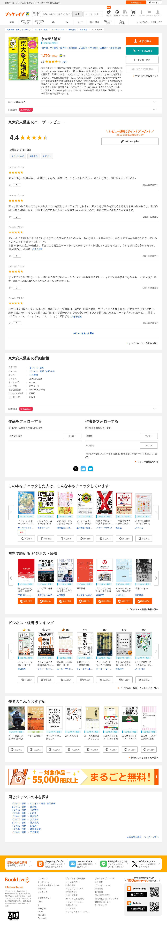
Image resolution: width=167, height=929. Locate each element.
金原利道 (41, 595)
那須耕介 (73, 47)
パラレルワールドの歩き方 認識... (45, 523)
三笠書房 (33, 374)
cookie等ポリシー (103, 901)
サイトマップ (101, 905)
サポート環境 (71, 895)
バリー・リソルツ (104, 527)
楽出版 (119, 527)
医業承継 (81, 588)
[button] (26, 538)
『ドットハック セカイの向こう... (26, 522)
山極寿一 (104, 47)
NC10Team (52, 595)
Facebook (42, 918)
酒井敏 (45, 47)
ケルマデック (43, 527)
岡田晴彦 (139, 595)
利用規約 (99, 891)
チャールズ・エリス (85, 668)
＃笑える (33, 156)
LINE (40, 901)
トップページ (43, 881)
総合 (12, 21)
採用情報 (99, 888)
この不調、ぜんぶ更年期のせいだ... (64, 523)
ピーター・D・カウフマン (107, 668)
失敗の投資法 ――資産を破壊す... (104, 522)
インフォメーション (74, 901)
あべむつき (140, 668)
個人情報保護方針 (103, 895)
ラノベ (81, 21)
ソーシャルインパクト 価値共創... (84, 523)
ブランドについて (103, 885)
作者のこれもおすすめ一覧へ (145, 757)
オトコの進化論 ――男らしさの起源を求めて (92, 738)
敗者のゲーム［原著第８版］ (84, 663)
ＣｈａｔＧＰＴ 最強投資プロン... (46, 663)
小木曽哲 (54, 47)
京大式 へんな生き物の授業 (148, 737)
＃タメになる (18, 156)
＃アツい (47, 156)
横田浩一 (90, 527)
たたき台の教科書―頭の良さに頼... (123, 664)
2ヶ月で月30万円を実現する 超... (143, 663)
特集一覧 (42, 888)
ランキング (42, 891)
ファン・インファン (46, 668)
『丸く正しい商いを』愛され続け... (103, 591)
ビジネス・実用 (36, 367)
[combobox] (57, 14)
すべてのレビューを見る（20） (144, 343)
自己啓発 (50, 371)
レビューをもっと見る (83, 333)
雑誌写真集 (122, 21)
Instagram (42, 908)
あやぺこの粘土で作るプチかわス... (142, 523)
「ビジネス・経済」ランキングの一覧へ (139, 688)
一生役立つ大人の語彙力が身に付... (123, 523)
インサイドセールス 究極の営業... (123, 591)
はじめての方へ (143, 22)
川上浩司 (83, 47)
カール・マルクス (65, 668)
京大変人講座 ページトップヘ (143, 836)
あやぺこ (139, 527)
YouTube (42, 914)
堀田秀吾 (22, 668)
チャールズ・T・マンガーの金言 (104, 663)
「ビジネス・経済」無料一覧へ (144, 609)
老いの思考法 (71, 735)
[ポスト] (75, 468)
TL (67, 21)
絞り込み (36, 14)
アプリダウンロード (74, 888)
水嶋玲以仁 (121, 595)
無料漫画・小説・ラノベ (48, 885)
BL (53, 21)
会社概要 (99, 881)
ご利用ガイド (156, 22)
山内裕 (63, 47)
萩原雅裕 (120, 668)
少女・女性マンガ (39, 21)
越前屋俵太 (115, 47)
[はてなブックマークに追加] (90, 471)
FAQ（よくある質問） (75, 898)
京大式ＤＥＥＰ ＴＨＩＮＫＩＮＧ (129, 738)
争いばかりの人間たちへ (53, 737)
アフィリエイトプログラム (77, 911)
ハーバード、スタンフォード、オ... (25, 664)
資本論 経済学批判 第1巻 (64, 663)
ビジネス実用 (108, 21)
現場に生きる (141, 588)
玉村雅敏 (80, 527)
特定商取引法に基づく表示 (106, 898)
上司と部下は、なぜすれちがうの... (64, 591)
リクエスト (71, 908)
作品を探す (71, 885)
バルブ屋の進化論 (45, 589)
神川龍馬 (94, 47)
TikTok (40, 911)
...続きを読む (36, 249)
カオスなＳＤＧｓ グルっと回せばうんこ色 (110, 738)
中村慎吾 (80, 595)
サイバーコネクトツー (28, 527)
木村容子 (72, 527)
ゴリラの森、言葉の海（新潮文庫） (15, 738)
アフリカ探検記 (34, 735)
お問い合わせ (71, 905)
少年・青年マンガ (26, 21)
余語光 (89, 595)
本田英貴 (61, 595)
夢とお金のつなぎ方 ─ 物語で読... (25, 591)
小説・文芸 (94, 21)
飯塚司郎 (100, 595)
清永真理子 (62, 527)
